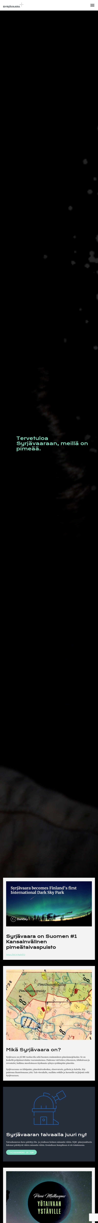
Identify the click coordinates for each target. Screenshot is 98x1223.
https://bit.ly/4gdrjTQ (15, 954)
